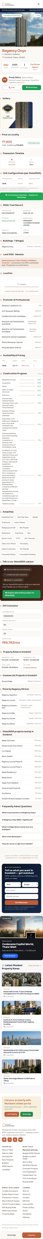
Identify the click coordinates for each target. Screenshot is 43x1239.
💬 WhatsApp (31, 87)
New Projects (8, 1160)
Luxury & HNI (28, 1204)
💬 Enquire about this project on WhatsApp (19, 594)
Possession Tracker (10, 1198)
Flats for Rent (7, 1150)
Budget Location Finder (29, 1157)
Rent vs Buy (27, 1162)
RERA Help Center (9, 1211)
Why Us (26, 1191)
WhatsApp (11, 1235)
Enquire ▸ (31, 1235)
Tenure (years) (7, 629)
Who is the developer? (12, 837)
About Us (26, 1194)
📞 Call (11, 87)
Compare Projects (30, 1169)
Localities (6, 1170)
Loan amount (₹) (8, 612)
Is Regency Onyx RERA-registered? (17, 820)
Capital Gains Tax (30, 1175)
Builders (5, 1163)
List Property (12, 1114)
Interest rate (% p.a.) (9, 620)
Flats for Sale (7, 1153)
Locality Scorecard (10, 1191)
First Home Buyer (30, 1178)
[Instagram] (9, 1139)
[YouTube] (20, 1139)
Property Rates (8, 1214)
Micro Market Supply (10, 1201)
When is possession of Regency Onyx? (19, 813)
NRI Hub (26, 1201)
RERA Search (7, 1166)
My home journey (30, 1150)
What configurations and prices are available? (17, 828)
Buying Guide (28, 1182)
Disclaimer (27, 1214)
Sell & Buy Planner (30, 1165)
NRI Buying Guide (9, 1207)
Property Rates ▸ (30, 668)
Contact (26, 1198)
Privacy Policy (28, 1207)
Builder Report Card (10, 1194)
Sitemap (26, 1217)
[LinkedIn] (15, 1139)
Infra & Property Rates (11, 1204)
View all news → (34, 966)
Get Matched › (21, 903)
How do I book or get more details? (17, 844)
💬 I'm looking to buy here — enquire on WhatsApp (21, 196)
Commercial (7, 1156)
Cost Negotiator (29, 1172)
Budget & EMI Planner (31, 1153)
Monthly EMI (6, 639)
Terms (25, 1211)
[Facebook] (4, 1139)
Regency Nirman (12, 54)
